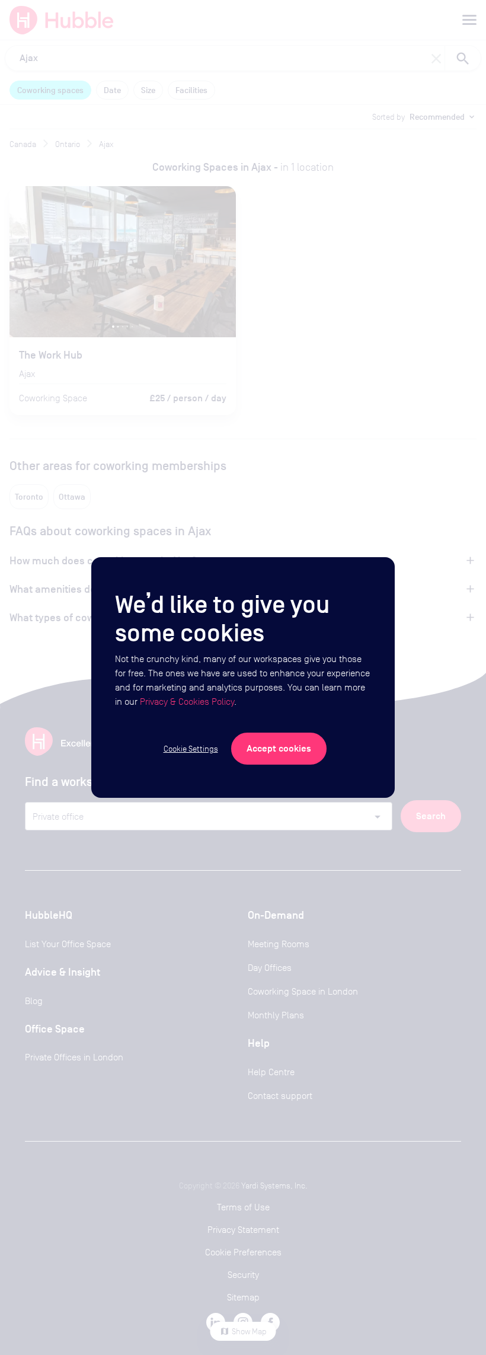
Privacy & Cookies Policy (187, 701)
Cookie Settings (191, 748)
